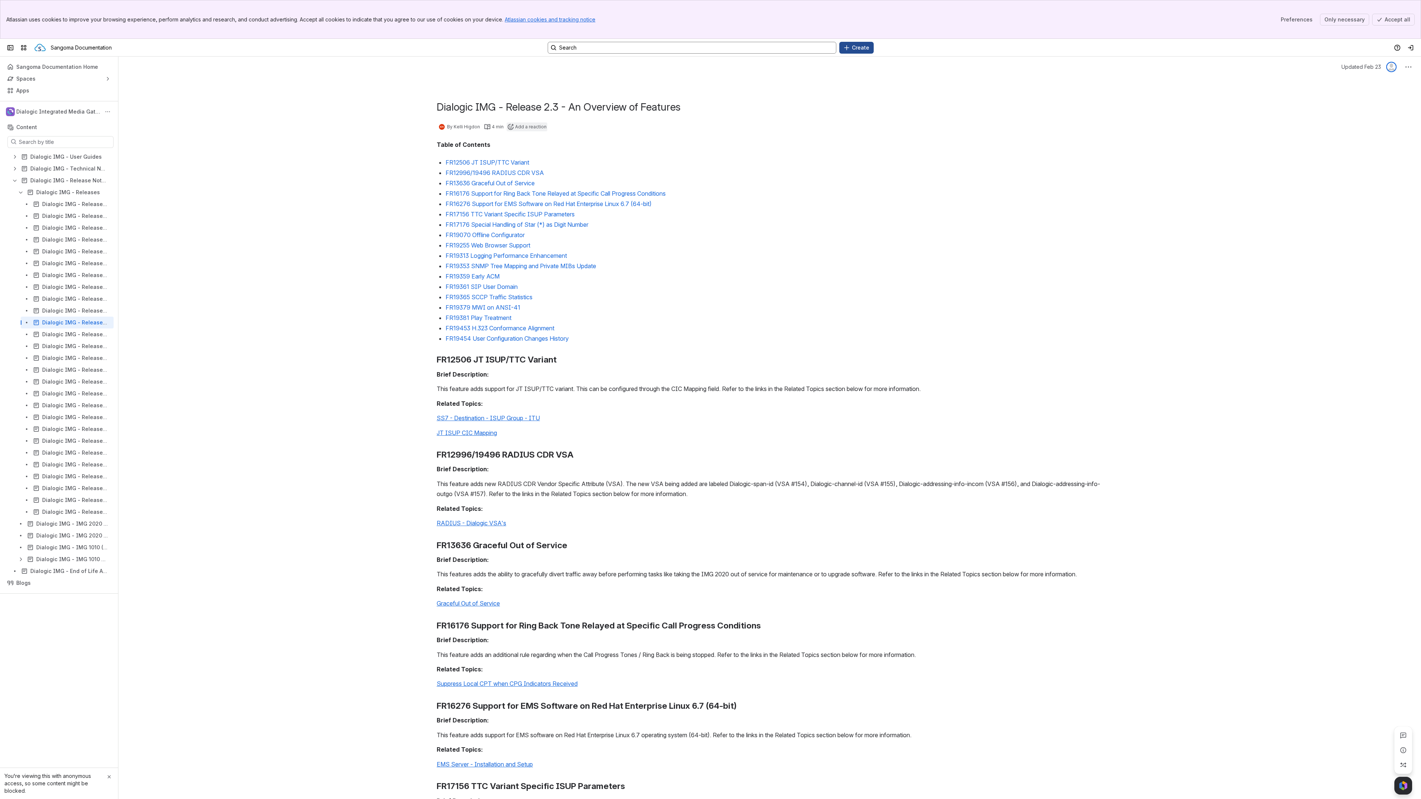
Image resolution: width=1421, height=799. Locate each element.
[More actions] (107, 111)
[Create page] (1403, 765)
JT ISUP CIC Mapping (467, 432)
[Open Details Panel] (1403, 750)
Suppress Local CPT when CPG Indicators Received (507, 683)
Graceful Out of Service (468, 603)
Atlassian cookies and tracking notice (550, 19)
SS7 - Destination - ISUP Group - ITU (488, 418)
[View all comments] (1403, 735)
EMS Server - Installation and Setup (485, 764)
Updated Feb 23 (1361, 67)
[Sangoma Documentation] (40, 48)
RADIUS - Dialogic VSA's (471, 523)
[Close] (109, 776)
